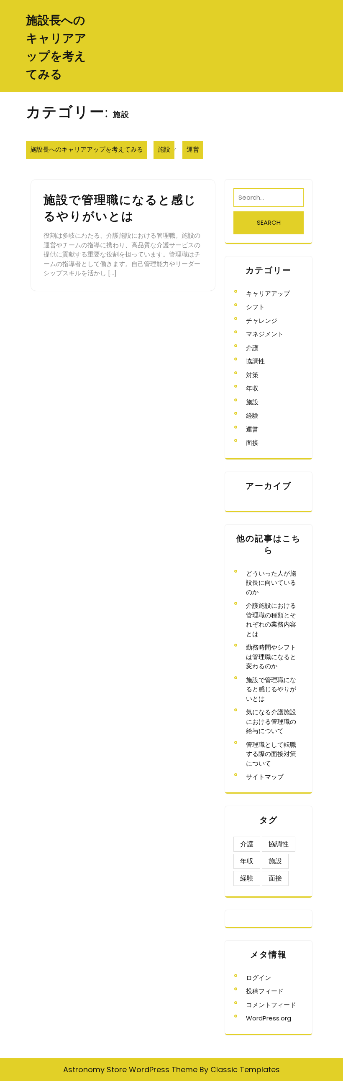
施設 (164, 149)
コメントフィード (271, 1004)
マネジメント (265, 334)
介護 (252, 347)
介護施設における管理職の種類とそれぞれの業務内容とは (271, 619)
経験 (252, 415)
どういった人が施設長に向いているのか (271, 582)
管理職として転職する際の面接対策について (271, 754)
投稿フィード (265, 991)
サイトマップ (265, 776)
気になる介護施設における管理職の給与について (271, 721)
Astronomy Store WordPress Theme (130, 1069)
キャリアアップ (268, 293)
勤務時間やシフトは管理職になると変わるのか (271, 656)
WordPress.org (268, 1018)
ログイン (258, 977)
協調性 (255, 361)
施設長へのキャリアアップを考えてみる (86, 149)
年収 (252, 388)
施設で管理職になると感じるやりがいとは (271, 689)
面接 (252, 442)
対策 (252, 374)
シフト (255, 306)
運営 (193, 149)
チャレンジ (261, 320)
